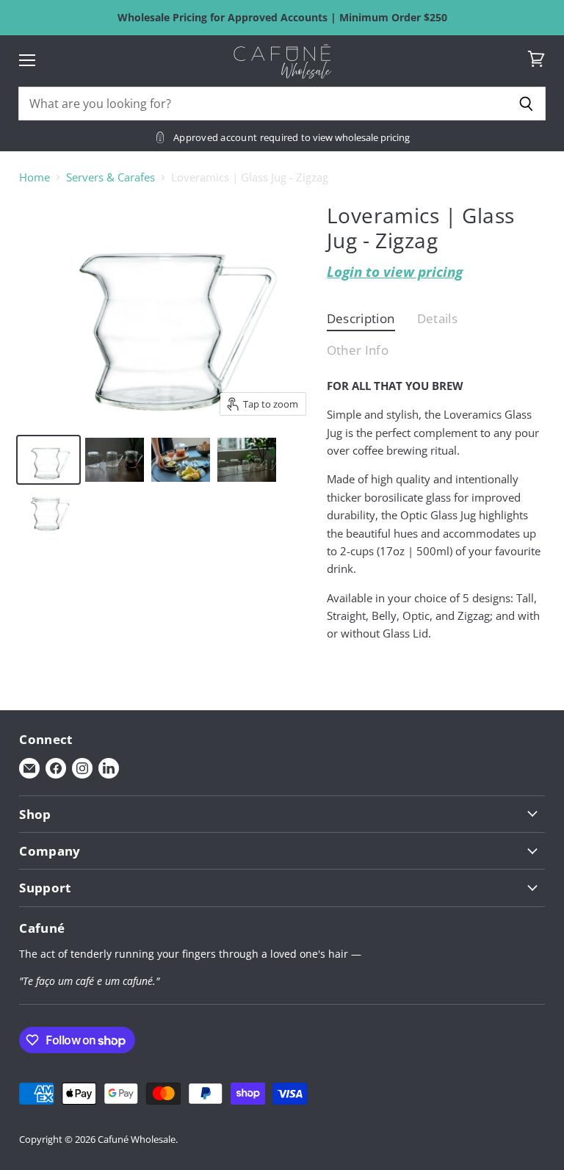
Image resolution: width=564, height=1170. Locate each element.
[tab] (361, 322)
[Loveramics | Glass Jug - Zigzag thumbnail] (48, 459)
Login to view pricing (395, 271)
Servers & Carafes (110, 177)
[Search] (526, 103)
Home (34, 177)
